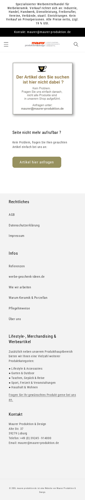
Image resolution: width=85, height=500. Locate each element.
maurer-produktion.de (27, 488)
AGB (12, 215)
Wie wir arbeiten (20, 287)
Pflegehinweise (19, 308)
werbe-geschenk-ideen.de (26, 277)
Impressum (16, 236)
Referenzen (17, 266)
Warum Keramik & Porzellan (28, 298)
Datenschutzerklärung (24, 225)
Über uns (15, 319)
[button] (6, 44)
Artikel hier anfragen (37, 162)
